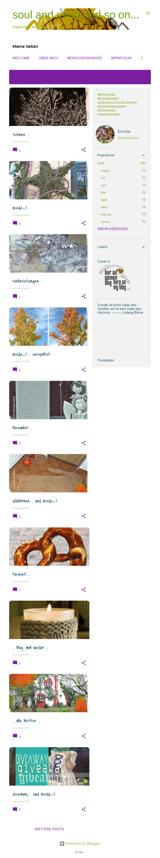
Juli (103, 178)
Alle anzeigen (26, 80)
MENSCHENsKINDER (84, 58)
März (104, 207)
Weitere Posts (49, 829)
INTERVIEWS (106, 110)
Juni (103, 185)
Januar (105, 221)
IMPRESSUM (121, 58)
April (104, 199)
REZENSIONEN (108, 98)
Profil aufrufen (128, 138)
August (105, 170)
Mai (103, 192)
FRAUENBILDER (109, 114)
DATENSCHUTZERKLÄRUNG (117, 102)
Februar (106, 214)
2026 (101, 163)
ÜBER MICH (48, 58)
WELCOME (21, 58)
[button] (83, 150)
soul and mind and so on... (75, 15)
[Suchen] (148, 13)
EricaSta (124, 131)
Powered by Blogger (82, 843)
